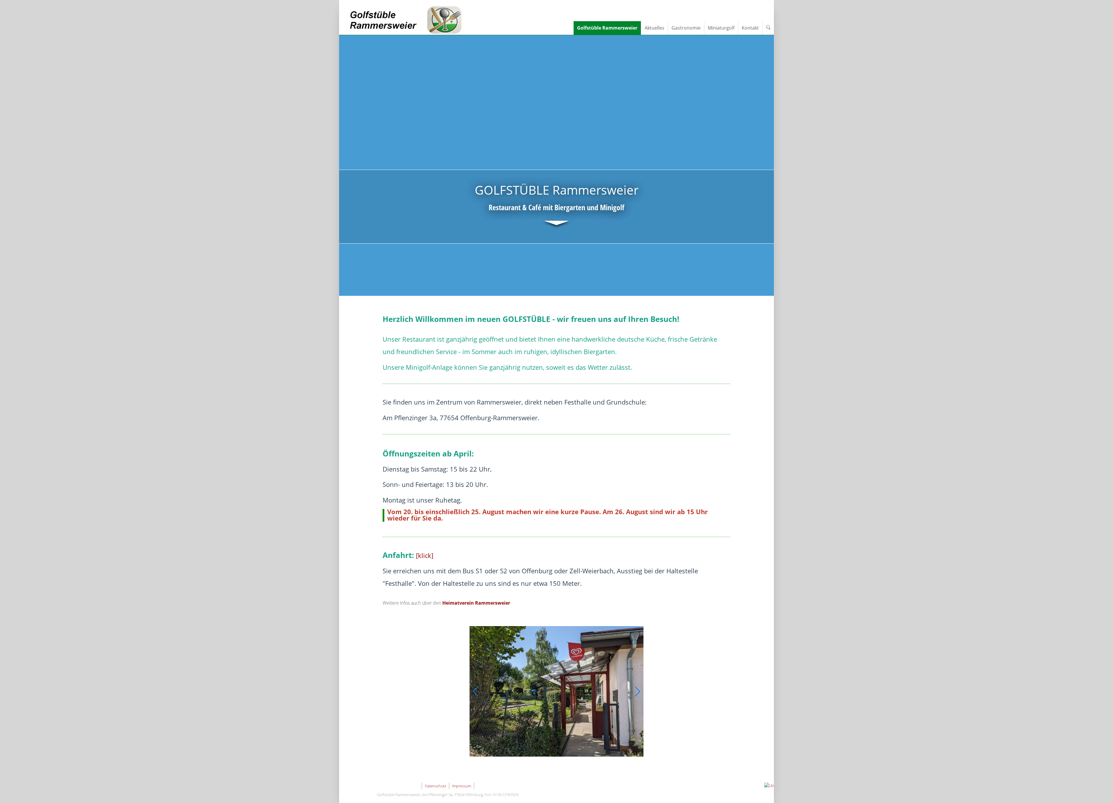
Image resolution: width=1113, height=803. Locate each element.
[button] (475, 691)
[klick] (424, 555)
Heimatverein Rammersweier (476, 603)
